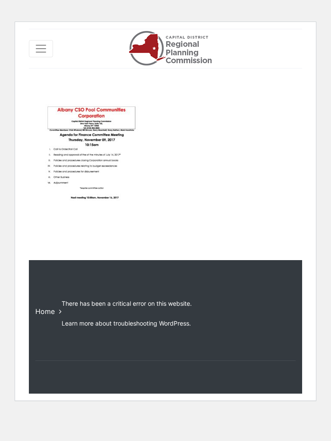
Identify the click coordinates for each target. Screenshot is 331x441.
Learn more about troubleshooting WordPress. (126, 323)
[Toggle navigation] (41, 48)
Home (45, 311)
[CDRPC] (170, 48)
